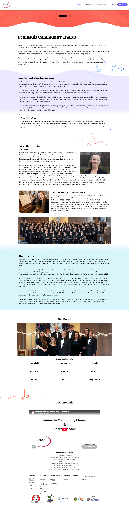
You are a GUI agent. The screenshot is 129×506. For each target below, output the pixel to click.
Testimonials (32, 485)
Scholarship (43, 489)
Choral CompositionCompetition (43, 485)
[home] (6, 5)
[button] (79, 5)
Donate (66, 479)
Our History (32, 482)
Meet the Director (31, 479)
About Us (78, 4)
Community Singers (43, 492)
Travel (31, 488)
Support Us (122, 4)
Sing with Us (42, 479)
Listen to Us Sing (100, 4)
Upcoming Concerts (53, 479)
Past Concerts (54, 483)
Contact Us (113, 4)
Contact (75, 475)
